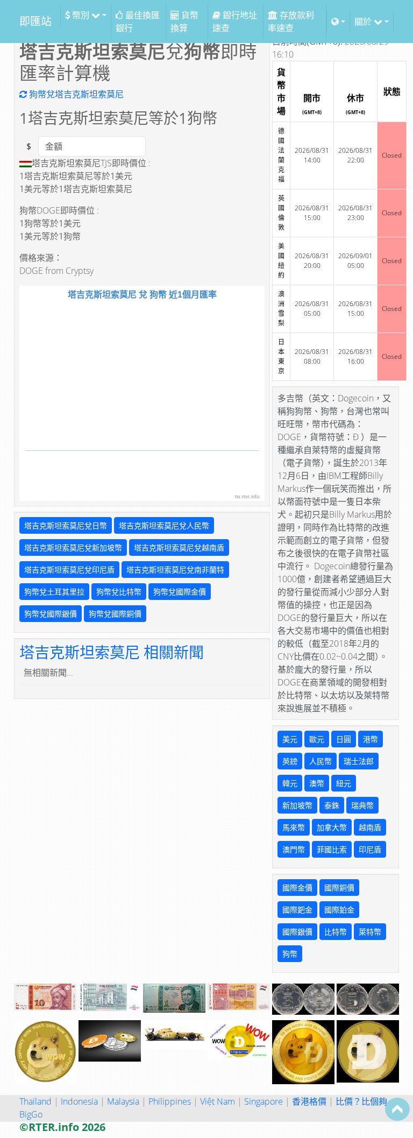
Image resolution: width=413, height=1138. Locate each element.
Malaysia (123, 1101)
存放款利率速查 (291, 21)
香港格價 (309, 1101)
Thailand (35, 1101)
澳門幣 (293, 849)
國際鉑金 (339, 909)
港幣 (370, 739)
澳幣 (316, 783)
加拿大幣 (332, 827)
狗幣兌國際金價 (179, 591)
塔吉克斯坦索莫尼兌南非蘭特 (175, 569)
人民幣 (320, 761)
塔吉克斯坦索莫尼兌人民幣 (164, 525)
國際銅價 (339, 887)
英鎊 (289, 761)
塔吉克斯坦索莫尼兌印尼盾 (69, 569)
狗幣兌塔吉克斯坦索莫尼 (75, 94)
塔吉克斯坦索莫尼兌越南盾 (179, 547)
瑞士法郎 (359, 761)
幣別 (80, 15)
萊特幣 (370, 932)
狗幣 (289, 954)
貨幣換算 (184, 21)
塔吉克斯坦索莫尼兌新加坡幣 (73, 547)
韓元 (289, 783)
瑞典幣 (362, 805)
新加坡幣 (297, 805)
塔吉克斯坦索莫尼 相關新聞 (111, 652)
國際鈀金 (297, 909)
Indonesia (79, 1101)
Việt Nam (217, 1101)
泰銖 (331, 805)
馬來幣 (293, 827)
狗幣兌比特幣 (118, 591)
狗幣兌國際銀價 (50, 614)
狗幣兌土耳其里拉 (54, 591)
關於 (364, 21)
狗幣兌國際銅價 (115, 614)
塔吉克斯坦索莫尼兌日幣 (65, 525)
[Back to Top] (397, 1109)
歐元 (316, 739)
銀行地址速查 (234, 21)
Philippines (169, 1101)
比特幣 (335, 932)
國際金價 (297, 887)
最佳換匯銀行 (138, 21)
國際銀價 (297, 932)
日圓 (343, 739)
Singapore (263, 1101)
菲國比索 (332, 849)
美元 (289, 739)
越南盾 (370, 827)
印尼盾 (370, 849)
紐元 (343, 783)
